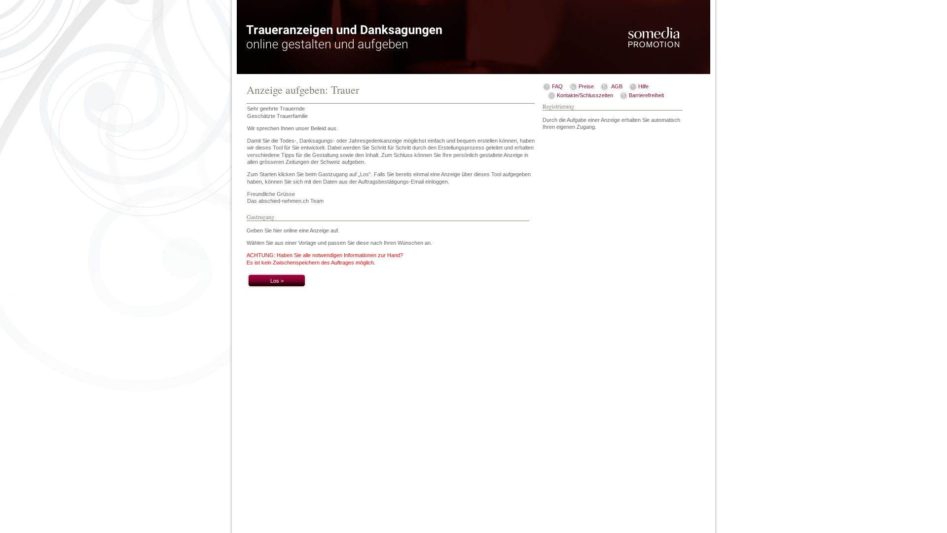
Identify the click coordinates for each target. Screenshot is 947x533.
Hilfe (643, 86)
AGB (616, 86)
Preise (586, 86)
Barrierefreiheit (646, 95)
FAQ (557, 86)
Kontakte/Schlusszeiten (585, 95)
